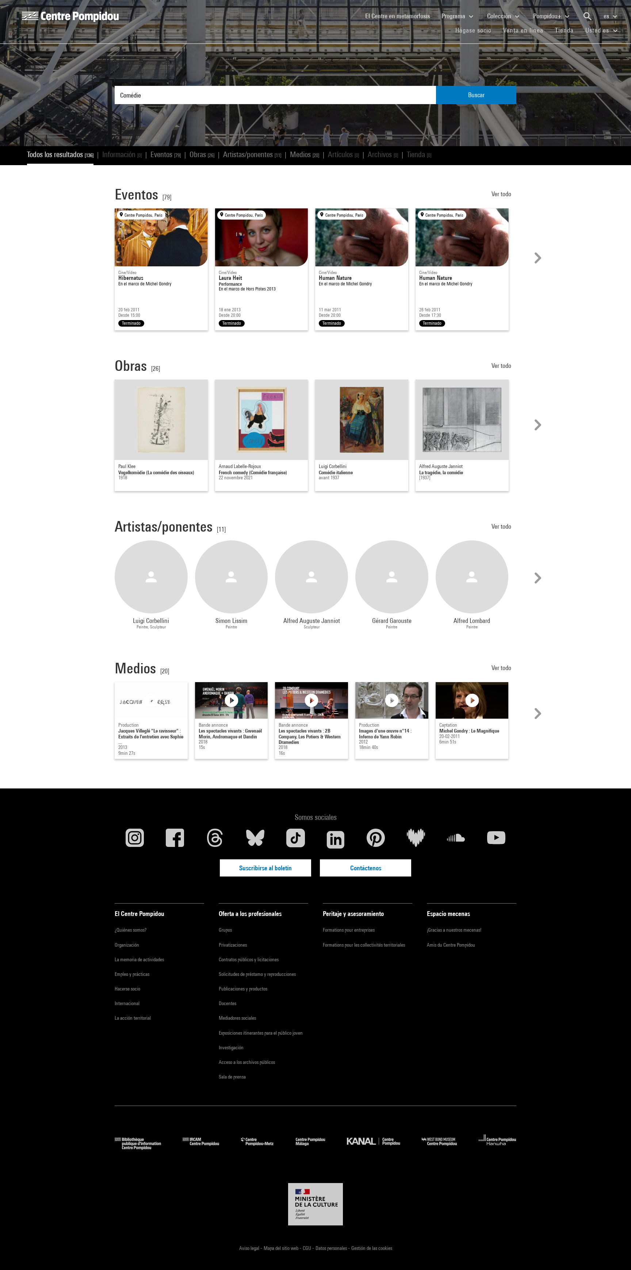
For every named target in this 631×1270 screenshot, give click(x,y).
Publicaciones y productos (243, 989)
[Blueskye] (255, 840)
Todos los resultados (60, 154)
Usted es (598, 30)
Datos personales (332, 1248)
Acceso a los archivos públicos (247, 1062)
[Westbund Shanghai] (445, 1147)
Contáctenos (365, 868)
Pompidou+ (548, 16)
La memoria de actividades (139, 959)
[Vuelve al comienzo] (614, 1253)
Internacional (127, 1003)
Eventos (165, 154)
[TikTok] (295, 840)
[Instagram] (135, 840)
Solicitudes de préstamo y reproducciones (257, 974)
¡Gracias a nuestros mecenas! (454, 930)
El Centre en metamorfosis (400, 16)
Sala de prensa (232, 1077)
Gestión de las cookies (371, 1248)
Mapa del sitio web (281, 1248)
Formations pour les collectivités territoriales (364, 945)
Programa (454, 16)
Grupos (225, 930)
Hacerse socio (127, 989)
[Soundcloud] (456, 840)
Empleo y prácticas (132, 974)
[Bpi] (143, 1147)
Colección (500, 16)
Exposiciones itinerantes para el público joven (261, 1033)
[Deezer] (416, 840)
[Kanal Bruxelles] (379, 1147)
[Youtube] (496, 840)
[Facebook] (175, 840)
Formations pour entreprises (349, 930)
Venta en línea (523, 30)
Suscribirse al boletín (265, 868)
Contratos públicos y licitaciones (249, 959)
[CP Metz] (262, 1147)
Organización (127, 945)
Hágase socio (476, 30)
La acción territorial (133, 1018)
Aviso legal (249, 1248)
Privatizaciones (233, 945)
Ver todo (502, 194)
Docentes (227, 1003)
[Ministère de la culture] (315, 1204)
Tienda (567, 30)
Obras (202, 154)
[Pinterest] (376, 840)
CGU (307, 1248)
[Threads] (215, 840)
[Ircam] (206, 1147)
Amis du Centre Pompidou (451, 945)
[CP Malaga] (316, 1147)
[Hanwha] (497, 1147)
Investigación (231, 1047)
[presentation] (536, 257)
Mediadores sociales (237, 1018)
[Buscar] (587, 16)
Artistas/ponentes (252, 154)
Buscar (476, 95)
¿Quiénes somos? (130, 930)
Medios (304, 154)
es (607, 16)
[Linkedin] (336, 840)
